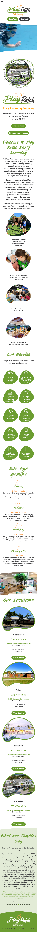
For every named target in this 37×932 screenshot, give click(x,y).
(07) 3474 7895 (18, 695)
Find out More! (19, 126)
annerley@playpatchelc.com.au (18, 810)
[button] (7, 904)
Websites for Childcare (22, 930)
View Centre (18, 658)
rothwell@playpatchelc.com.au (18, 754)
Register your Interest (18, 133)
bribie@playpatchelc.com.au (18, 699)
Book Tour (13, 19)
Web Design (12, 930)
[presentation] (2, 584)
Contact (24, 19)
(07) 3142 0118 (18, 750)
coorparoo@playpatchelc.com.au (19, 643)
